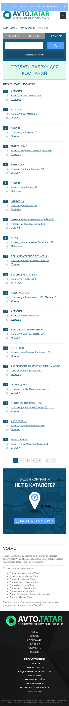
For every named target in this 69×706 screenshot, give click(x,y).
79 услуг (15, 117)
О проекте (34, 663)
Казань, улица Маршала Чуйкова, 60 (29, 444)
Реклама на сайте (34, 679)
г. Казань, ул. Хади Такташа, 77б (27, 169)
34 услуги (16, 209)
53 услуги (16, 448)
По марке (34, 36)
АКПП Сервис (19, 421)
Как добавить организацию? (34, 671)
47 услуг (15, 411)
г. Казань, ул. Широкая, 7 (24, 132)
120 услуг (16, 319)
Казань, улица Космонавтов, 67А (28, 334)
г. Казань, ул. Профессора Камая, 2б (30, 260)
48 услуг (15, 338)
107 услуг (16, 282)
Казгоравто (18, 164)
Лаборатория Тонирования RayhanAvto (35, 366)
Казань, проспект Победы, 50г (26, 95)
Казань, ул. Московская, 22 (25, 315)
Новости (34, 636)
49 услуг (15, 301)
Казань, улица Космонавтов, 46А (28, 425)
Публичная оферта (34, 683)
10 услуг (15, 429)
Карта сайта (34, 675)
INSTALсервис (19, 439)
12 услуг (15, 136)
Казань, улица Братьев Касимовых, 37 (30, 352)
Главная (34, 632)
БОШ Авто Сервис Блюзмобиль (30, 256)
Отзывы (34, 652)
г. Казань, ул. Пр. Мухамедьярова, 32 (30, 389)
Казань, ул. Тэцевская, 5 (23, 279)
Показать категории (34, 55)
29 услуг (15, 173)
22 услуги (16, 99)
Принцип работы (34, 667)
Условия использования (34, 687)
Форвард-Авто (19, 384)
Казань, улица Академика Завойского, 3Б (32, 242)
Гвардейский (19, 146)
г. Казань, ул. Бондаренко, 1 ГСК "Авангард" (33, 297)
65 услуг (15, 264)
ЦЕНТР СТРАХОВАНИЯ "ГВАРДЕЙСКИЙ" (32, 219)
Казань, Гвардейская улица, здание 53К (31, 150)
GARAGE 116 (17, 201)
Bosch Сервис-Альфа (24, 274)
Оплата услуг (34, 691)
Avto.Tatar (9, 28)
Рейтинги (34, 644)
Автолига (16, 91)
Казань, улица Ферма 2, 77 (24, 114)
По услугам (55, 36)
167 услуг (16, 374)
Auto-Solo (17, 348)
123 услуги (16, 191)
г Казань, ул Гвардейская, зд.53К (28, 224)
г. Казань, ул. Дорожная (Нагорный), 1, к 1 (32, 407)
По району (13, 36)
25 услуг (15, 356)
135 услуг (16, 154)
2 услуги (15, 228)
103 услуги (16, 246)
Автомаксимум (20, 293)
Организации (26, 28)
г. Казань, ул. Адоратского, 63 (26, 370)
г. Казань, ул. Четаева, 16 (24, 205)
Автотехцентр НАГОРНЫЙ (26, 403)
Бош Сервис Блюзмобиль (27, 329)
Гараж (14, 238)
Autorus (16, 109)
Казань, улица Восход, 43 (24, 187)
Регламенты (35, 648)
